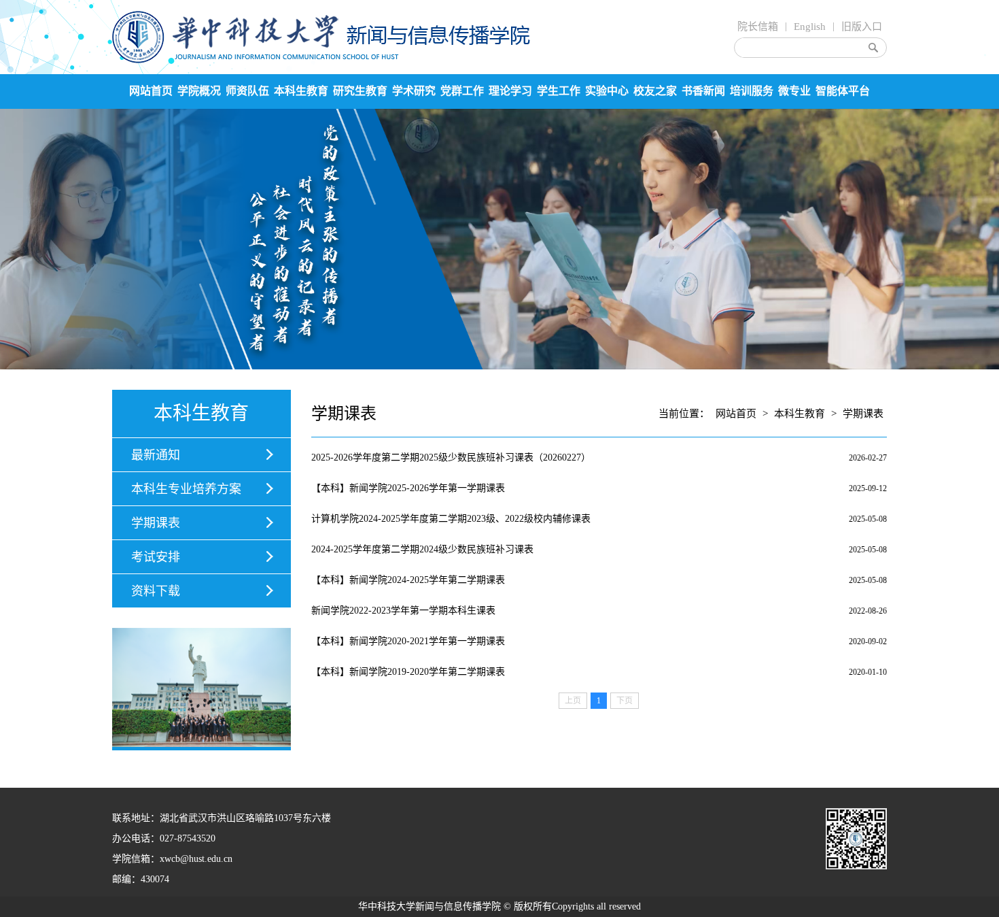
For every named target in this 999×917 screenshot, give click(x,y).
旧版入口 (861, 26)
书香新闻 (703, 91)
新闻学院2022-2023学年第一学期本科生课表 (403, 610)
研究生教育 (360, 91)
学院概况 (199, 91)
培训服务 (751, 91)
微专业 (794, 91)
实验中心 (607, 91)
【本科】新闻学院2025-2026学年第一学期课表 (408, 488)
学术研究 (414, 91)
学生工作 (558, 91)
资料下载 (155, 591)
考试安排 (155, 557)
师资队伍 (247, 91)
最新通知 (155, 455)
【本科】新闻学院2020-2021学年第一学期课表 (408, 641)
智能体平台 (843, 91)
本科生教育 (301, 91)
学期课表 (155, 523)
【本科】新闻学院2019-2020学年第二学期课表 (408, 672)
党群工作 (462, 91)
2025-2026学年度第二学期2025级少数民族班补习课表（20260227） (451, 457)
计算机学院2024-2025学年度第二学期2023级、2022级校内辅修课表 (451, 519)
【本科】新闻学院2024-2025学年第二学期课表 (408, 580)
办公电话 (131, 838)
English (810, 26)
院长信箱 (757, 26)
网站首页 (151, 91)
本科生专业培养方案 (186, 489)
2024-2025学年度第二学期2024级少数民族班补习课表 (422, 549)
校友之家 (655, 91)
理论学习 (510, 91)
